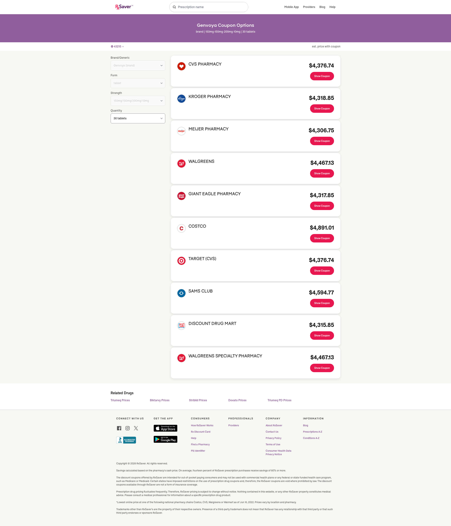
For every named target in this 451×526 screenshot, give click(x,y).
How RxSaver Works (202, 425)
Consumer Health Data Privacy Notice (279, 452)
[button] (117, 46)
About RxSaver (274, 425)
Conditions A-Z (311, 438)
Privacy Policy (273, 438)
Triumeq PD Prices (279, 400)
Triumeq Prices (120, 400)
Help (332, 7)
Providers (309, 7)
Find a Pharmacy (200, 444)
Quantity (116, 110)
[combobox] (208, 7)
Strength (116, 93)
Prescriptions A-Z (312, 431)
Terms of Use (273, 444)
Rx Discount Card (200, 431)
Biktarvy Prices (159, 400)
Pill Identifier (198, 450)
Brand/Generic (120, 58)
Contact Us (272, 431)
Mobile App (291, 7)
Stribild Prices (198, 400)
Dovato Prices (237, 400)
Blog (322, 7)
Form (114, 75)
